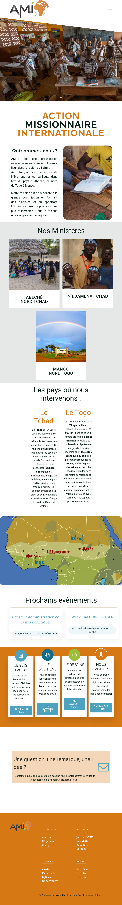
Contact (81, 848)
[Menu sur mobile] (110, 8)
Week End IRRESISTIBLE (92, 617)
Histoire (81, 873)
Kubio (97, 895)
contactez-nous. (68, 779)
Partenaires (83, 877)
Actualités (82, 845)
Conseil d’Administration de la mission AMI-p (35, 619)
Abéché (46, 837)
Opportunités (50, 880)
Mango (46, 845)
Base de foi (82, 869)
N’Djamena (48, 841)
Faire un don (49, 873)
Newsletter (83, 841)
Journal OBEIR (84, 837)
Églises (46, 877)
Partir (45, 869)
